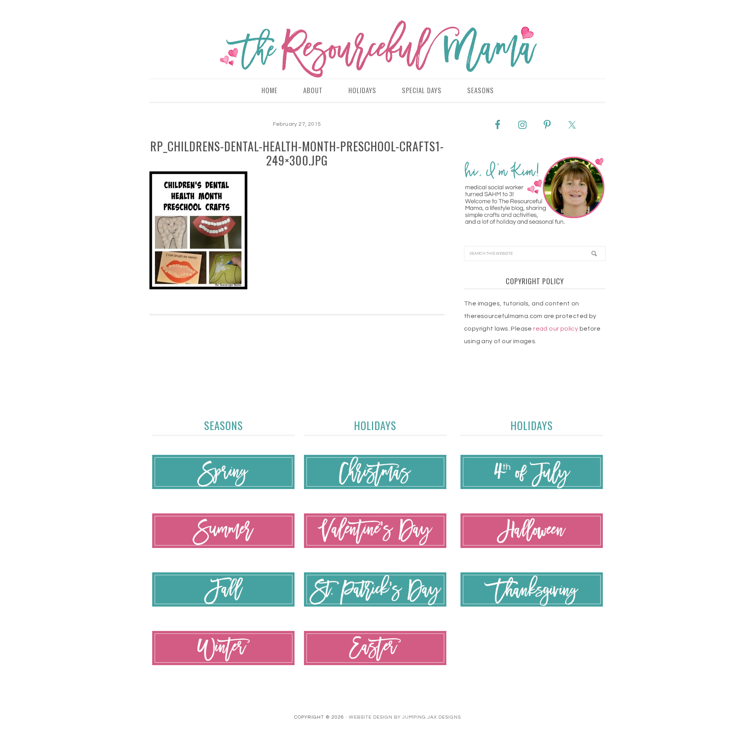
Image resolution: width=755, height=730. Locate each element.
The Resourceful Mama (377, 49)
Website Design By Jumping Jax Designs (405, 717)
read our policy (555, 328)
